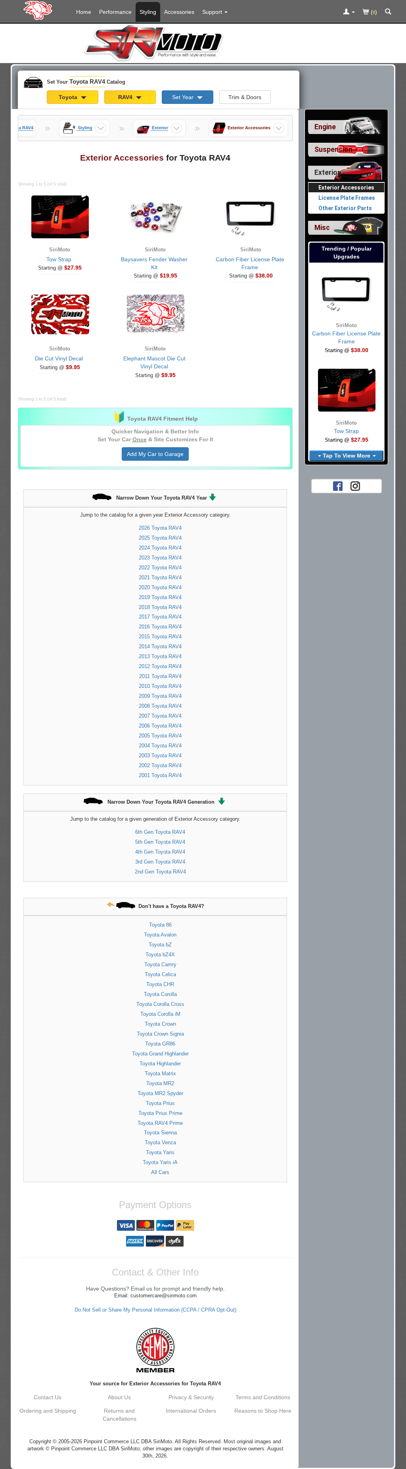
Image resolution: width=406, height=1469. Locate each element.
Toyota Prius (160, 1103)
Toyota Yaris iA (160, 1162)
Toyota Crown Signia (160, 1034)
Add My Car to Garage (155, 454)
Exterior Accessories (346, 187)
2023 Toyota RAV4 (160, 558)
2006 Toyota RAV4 (160, 726)
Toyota (69, 97)
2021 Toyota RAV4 (160, 577)
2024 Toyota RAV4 (160, 548)
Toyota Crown (160, 1024)
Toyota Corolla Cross (160, 1004)
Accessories (179, 12)
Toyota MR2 (160, 1083)
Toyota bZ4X (160, 955)
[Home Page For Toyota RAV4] (39, 10)
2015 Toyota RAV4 (160, 637)
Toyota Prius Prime (160, 1113)
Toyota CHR (160, 984)
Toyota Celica (160, 974)
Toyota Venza (160, 1142)
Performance (115, 12)
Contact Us (47, 1397)
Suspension (333, 149)
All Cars (160, 1172)
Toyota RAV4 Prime (160, 1123)
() (373, 12)
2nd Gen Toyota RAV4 (160, 872)
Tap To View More (346, 455)
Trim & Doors (244, 97)
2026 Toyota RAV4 (160, 528)
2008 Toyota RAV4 (160, 706)
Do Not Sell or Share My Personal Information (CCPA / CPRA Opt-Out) (155, 1310)
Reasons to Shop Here (262, 1411)
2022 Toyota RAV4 (160, 568)
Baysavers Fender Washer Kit (154, 263)
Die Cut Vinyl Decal (59, 358)
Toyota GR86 (160, 1044)
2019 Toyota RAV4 (160, 597)
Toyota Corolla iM (160, 1014)
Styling (148, 12)
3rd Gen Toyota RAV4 (160, 862)
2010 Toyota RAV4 (160, 686)
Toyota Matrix (160, 1073)
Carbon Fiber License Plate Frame (250, 263)
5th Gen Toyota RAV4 (160, 842)
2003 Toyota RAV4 (160, 755)
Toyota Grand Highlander (160, 1054)
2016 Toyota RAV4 (160, 627)
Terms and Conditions (263, 1397)
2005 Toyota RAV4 (160, 736)
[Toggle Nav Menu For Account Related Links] (349, 12)
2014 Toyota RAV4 (160, 646)
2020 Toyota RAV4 (160, 587)
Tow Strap (58, 259)
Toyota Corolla (160, 994)
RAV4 (126, 97)
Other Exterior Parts (345, 208)
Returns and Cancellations (119, 1415)
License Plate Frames (346, 198)
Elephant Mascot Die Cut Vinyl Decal (154, 362)
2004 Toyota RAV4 (160, 746)
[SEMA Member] (155, 1350)
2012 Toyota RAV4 (160, 666)
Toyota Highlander (160, 1064)
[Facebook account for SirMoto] (338, 486)
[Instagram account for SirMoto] (355, 486)
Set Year (183, 97)
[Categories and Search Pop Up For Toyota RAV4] (388, 12)
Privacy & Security (191, 1397)
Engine (325, 127)
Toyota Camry (160, 964)
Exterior (327, 172)
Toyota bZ (160, 945)
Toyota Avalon (160, 935)
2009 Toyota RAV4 (160, 696)
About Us (119, 1397)
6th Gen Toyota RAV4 (160, 832)
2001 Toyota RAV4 (160, 775)
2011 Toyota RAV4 (160, 676)
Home (83, 12)
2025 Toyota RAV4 (160, 538)
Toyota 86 (160, 925)
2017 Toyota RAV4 (160, 617)
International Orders (191, 1411)
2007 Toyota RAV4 (160, 716)
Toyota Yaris (160, 1152)
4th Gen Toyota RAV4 (160, 852)
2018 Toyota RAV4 (160, 607)
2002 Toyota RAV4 (160, 765)
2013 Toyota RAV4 (160, 656)
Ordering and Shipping (47, 1411)
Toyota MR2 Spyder (160, 1093)
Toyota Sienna (160, 1133)
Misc (322, 228)
